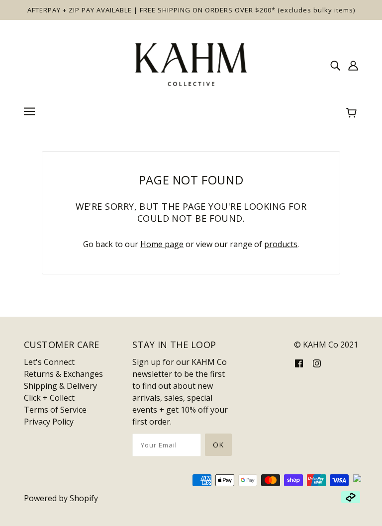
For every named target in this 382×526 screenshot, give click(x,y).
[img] (335, 65)
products (280, 244)
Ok (218, 444)
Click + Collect (49, 397)
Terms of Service (55, 409)
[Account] (353, 65)
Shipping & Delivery (60, 385)
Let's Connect (49, 361)
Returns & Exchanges (63, 373)
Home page (162, 244)
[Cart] (353, 112)
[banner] (191, 63)
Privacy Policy (49, 421)
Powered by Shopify (61, 498)
